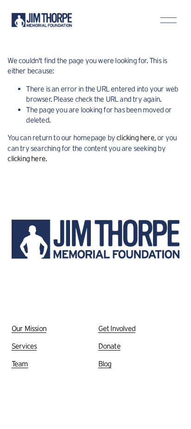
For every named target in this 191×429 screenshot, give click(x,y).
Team (20, 363)
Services (24, 346)
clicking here (135, 137)
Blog (105, 363)
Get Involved (116, 328)
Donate (109, 346)
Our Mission (29, 328)
